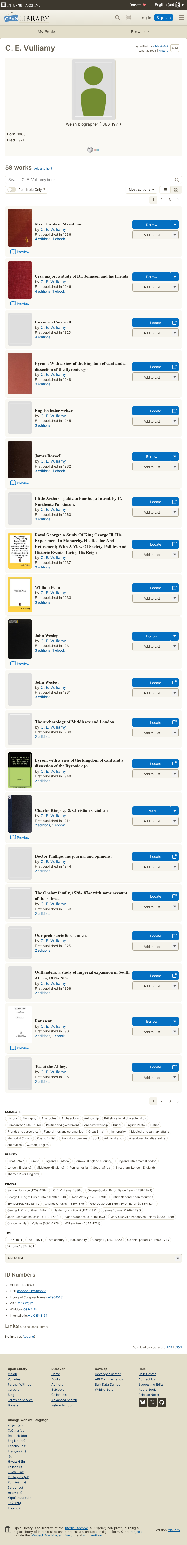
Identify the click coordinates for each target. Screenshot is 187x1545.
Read (152, 811)
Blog (11, 1395)
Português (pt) (18, 1477)
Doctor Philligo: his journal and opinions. (73, 856)
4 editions (42, 239)
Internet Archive (76, 1528)
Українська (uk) (19, 1498)
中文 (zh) (14, 1503)
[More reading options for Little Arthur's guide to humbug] (174, 512)
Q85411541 (31, 1309)
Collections (59, 1395)
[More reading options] (175, 224)
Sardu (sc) (15, 1487)
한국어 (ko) (16, 1472)
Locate (155, 323)
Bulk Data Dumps (107, 1384)
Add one (28, 1336)
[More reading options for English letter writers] (174, 421)
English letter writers (54, 410)
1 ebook (58, 239)
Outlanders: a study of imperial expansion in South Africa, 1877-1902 (82, 975)
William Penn (47, 587)
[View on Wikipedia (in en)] (90, 150)
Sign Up (163, 17)
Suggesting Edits (151, 1384)
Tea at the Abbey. (51, 1066)
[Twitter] (152, 1402)
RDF (169, 1347)
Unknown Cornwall (53, 322)
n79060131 (56, 1297)
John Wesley (46, 635)
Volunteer (15, 1379)
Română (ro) (17, 1482)
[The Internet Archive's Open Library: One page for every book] (26, 17)
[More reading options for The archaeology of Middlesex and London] (174, 732)
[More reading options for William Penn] (174, 598)
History (163, 50)
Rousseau (44, 1020)
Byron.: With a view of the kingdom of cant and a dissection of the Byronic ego (80, 366)
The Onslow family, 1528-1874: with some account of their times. (81, 896)
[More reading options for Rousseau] (174, 1031)
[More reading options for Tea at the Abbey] (174, 1077)
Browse (138, 31)
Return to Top (61, 1405)
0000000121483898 (31, 1291)
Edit (175, 48)
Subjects (57, 1389)
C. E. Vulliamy (53, 229)
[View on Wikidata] (97, 150)
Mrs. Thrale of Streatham (59, 224)
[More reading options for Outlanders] (174, 985)
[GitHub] (162, 1402)
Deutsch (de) (17, 1435)
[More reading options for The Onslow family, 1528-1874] (174, 906)
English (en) (16, 1441)
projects (137, 1532)
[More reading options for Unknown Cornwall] (174, 332)
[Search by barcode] (128, 17)
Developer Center (108, 1374)
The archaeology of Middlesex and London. (75, 721)
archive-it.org (93, 1535)
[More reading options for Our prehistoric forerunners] (174, 946)
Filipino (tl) (16, 1508)
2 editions (42, 736)
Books (56, 1379)
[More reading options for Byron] (174, 376)
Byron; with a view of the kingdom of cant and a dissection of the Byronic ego (79, 763)
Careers (13, 1389)
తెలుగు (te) (15, 1493)
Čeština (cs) (17, 1430)
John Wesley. (47, 682)
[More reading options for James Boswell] (174, 466)
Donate (138, 5)
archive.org (67, 1535)
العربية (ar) (15, 1425)
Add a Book (147, 1389)
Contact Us (147, 1379)
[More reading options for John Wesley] (174, 646)
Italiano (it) (16, 1467)
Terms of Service (20, 1400)
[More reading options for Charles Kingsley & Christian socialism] (174, 821)
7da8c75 (174, 1530)
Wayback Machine (44, 1535)
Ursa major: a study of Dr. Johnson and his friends (81, 276)
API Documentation (109, 1379)
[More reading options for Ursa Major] (174, 287)
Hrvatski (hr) (17, 1461)
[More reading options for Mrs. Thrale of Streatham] (174, 234)
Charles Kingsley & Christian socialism (71, 810)
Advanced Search (64, 1400)
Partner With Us (19, 1384)
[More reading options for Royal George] (174, 554)
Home (55, 1374)
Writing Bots (104, 1389)
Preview (23, 252)
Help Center (147, 1374)
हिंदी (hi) (13, 1456)
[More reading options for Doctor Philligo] (174, 866)
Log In (145, 17)
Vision (12, 1374)
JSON (178, 1347)
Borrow (151, 225)
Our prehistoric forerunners (61, 935)
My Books (47, 31)
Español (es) (17, 1446)
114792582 (25, 1303)
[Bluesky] (143, 1402)
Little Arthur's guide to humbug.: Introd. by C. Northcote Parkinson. (78, 501)
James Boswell (48, 455)
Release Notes (149, 1395)
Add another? (43, 168)
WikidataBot (160, 46)
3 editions (42, 384)
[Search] (117, 17)
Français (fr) (17, 1451)
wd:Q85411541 (38, 1315)
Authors (57, 1384)
